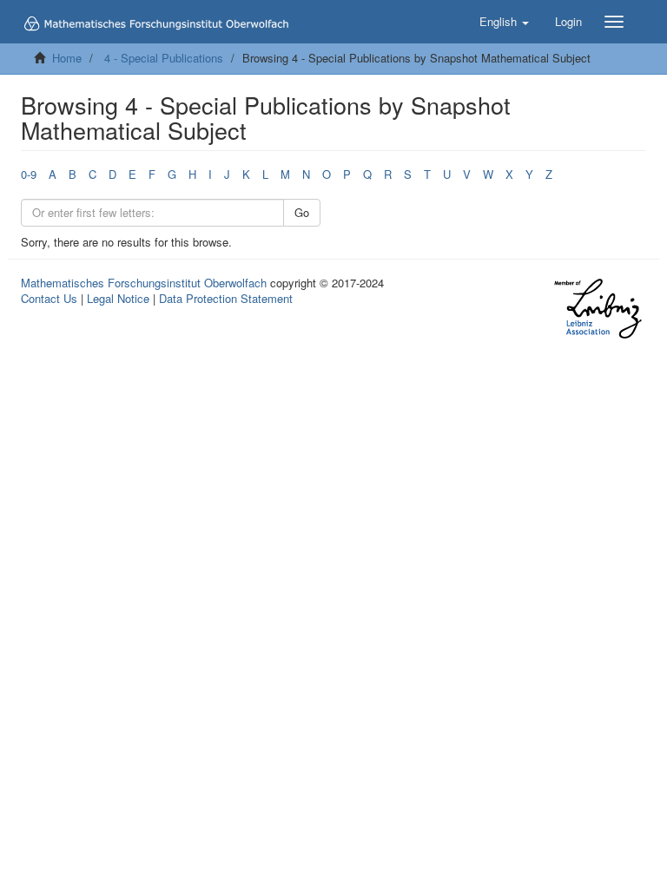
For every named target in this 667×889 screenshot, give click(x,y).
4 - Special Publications (163, 57)
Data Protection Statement (226, 298)
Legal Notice (118, 298)
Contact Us (49, 298)
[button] (504, 21)
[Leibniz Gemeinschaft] (597, 308)
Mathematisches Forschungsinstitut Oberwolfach (144, 282)
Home (67, 57)
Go (301, 212)
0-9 (28, 174)
